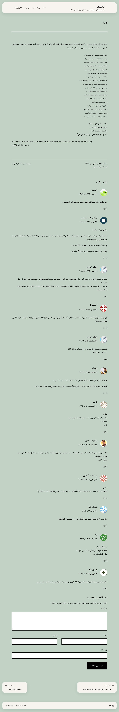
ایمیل (54, 635)
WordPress (9, 705)
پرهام (94, 368)
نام (105, 635)
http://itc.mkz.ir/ (100, 352)
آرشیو (27, 7)
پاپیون (100, 6)
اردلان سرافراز (94, 123)
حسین (94, 190)
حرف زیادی (92, 267)
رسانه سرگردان (90, 476)
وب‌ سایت (103, 649)
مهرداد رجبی (98, 166)
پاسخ (105, 208)
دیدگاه (104, 608)
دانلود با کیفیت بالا (99, 131)
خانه (44, 7)
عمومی (14, 163)
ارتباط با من (36, 7)
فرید (95, 402)
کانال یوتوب (19, 7)
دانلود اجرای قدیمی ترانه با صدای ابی (92, 134)
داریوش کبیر (91, 441)
